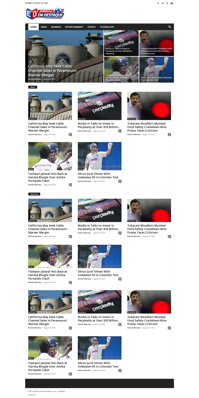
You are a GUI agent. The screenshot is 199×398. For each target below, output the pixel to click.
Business (56, 26)
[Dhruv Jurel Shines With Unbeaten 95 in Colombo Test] (156, 70)
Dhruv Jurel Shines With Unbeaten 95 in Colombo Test (156, 78)
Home (33, 26)
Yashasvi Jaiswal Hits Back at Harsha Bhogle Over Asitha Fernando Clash (118, 77)
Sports (92, 26)
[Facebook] (158, 3)
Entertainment (74, 26)
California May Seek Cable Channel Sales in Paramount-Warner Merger (52, 70)
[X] (167, 3)
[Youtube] (172, 3)
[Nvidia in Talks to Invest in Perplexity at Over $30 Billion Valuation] (121, 43)
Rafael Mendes (34, 79)
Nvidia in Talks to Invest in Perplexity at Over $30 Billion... (99, 125)
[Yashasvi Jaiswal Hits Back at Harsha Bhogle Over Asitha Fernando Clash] (121, 70)
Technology (107, 26)
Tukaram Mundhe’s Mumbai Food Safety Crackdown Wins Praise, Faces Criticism (156, 51)
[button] (169, 27)
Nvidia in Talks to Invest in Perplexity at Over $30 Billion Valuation (118, 51)
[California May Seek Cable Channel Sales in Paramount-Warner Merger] (64, 56)
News (44, 26)
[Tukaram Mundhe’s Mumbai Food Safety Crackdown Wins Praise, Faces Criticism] (156, 43)
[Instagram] (162, 3)
